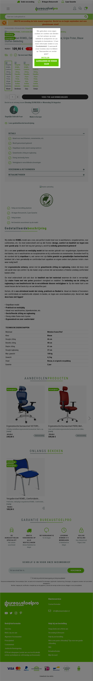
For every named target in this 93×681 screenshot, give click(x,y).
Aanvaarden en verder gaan (46, 62)
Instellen (45, 57)
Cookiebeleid (41, 46)
